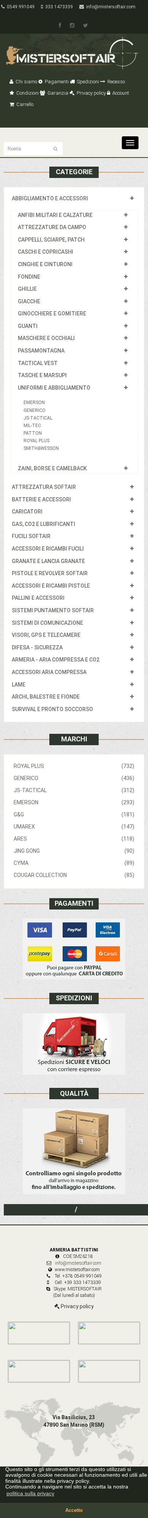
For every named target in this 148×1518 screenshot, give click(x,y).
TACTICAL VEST (38, 363)
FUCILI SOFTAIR (31, 536)
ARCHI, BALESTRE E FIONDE (46, 697)
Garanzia (57, 93)
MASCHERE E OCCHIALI (46, 338)
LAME (18, 685)
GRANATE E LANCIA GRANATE (48, 561)
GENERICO (35, 410)
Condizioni (27, 93)
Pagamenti (56, 81)
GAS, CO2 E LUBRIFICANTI (43, 524)
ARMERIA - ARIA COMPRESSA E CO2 (55, 660)
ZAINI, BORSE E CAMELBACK (52, 468)
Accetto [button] (74, 1510)
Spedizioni (87, 81)
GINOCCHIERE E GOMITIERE (52, 313)
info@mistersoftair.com (109, 6)
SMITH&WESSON (41, 448)
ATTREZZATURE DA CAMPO (52, 227)
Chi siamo (25, 81)
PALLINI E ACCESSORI (38, 598)
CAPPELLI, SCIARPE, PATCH (51, 240)
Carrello (24, 104)
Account (120, 93)
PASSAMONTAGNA (41, 351)
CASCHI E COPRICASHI (45, 252)
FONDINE (29, 277)
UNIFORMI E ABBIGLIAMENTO (54, 388)
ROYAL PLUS (36, 440)
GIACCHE (29, 301)
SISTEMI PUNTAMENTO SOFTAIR (53, 610)
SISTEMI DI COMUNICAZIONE (47, 623)
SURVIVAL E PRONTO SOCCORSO (52, 709)
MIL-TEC (32, 425)
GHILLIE (27, 289)
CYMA (74, 863)
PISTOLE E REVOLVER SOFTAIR (50, 573)
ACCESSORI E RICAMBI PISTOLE (51, 586)
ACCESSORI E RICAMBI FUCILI (48, 549)
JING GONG (74, 851)
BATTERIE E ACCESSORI (41, 499)
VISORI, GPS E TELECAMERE (46, 635)
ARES (74, 839)
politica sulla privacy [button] (30, 1493)
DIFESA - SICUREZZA (37, 647)
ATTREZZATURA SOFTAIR (44, 487)
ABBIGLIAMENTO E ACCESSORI (50, 198)
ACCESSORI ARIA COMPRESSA (49, 672)
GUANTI (28, 326)
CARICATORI (27, 512)
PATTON (33, 433)
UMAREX (74, 827)
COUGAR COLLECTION (74, 875)
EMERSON (34, 402)
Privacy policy (91, 93)
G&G (74, 814)
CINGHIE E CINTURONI (45, 264)
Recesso (115, 81)
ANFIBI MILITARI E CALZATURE (55, 215)
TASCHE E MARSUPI (42, 375)
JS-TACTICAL (38, 418)
